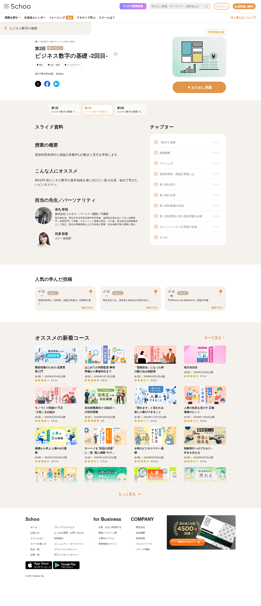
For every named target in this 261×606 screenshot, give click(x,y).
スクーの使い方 (38, 543)
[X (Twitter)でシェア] (38, 84)
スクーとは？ (107, 17)
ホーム (33, 527)
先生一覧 (35, 549)
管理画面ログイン (107, 543)
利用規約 (58, 538)
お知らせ (35, 532)
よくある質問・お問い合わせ (69, 532)
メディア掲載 (143, 549)
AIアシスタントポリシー (66, 554)
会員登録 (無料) (244, 6)
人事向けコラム (106, 538)
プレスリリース (144, 543)
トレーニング (60, 17)
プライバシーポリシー (65, 549)
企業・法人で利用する (109, 527)
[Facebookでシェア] (47, 84)
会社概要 (140, 532)
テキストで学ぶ (86, 17)
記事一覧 (35, 554)
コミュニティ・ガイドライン (69, 543)
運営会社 (140, 527)
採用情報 (140, 538)
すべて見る (215, 337)
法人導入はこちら (241, 17)
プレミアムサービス (64, 527)
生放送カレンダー (35, 17)
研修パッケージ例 (107, 532)
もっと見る (130, 494)
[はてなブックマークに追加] (56, 84)
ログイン (221, 6)
